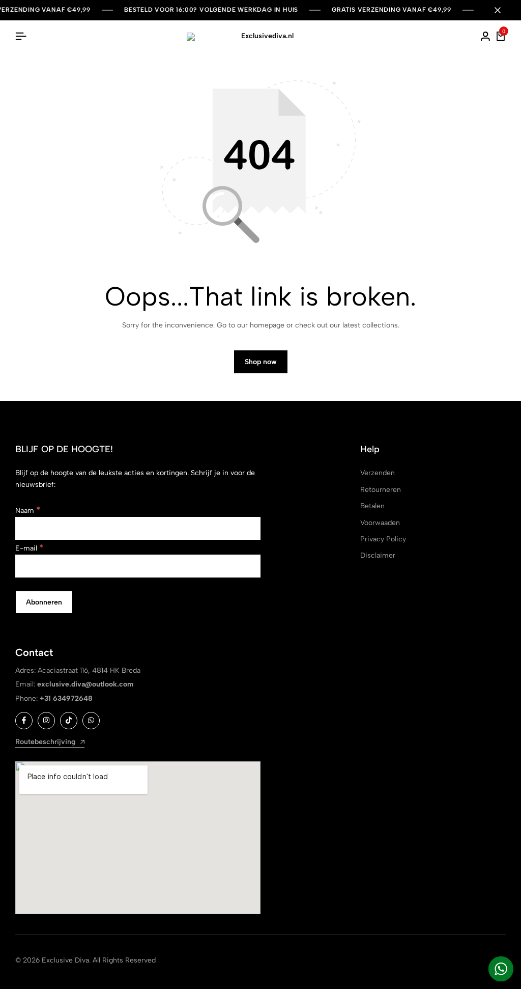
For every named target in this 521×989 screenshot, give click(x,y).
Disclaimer (377, 555)
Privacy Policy (383, 539)
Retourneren (380, 489)
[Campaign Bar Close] (502, 10)
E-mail (29, 548)
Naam (27, 510)
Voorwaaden (380, 522)
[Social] (24, 720)
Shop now (261, 362)
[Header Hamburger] (20, 36)
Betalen (372, 506)
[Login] (485, 36)
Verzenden (377, 473)
